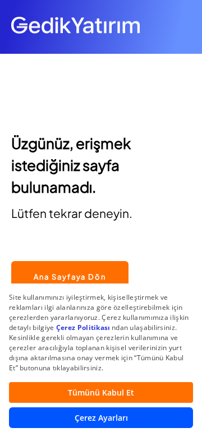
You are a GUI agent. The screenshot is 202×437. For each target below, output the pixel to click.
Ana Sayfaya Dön (70, 276)
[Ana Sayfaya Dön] (69, 255)
